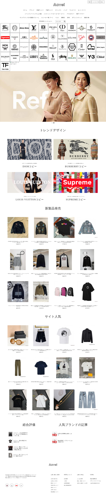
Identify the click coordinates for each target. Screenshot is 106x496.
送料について (53, 487)
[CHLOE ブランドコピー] (100, 57)
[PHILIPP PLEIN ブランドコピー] (72, 47)
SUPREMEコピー (76, 199)
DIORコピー (30, 166)
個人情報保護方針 (67, 485)
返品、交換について (81, 481)
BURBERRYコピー (76, 166)
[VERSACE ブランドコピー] (15, 47)
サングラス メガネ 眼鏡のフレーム (29, 17)
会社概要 (66, 478)
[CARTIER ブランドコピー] (81, 47)
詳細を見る (29, 149)
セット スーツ (82, 10)
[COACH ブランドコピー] (24, 57)
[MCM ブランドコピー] (5, 47)
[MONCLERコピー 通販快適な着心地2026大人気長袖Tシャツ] (10, 448)
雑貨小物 (86, 17)
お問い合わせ (53, 489)
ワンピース (72, 10)
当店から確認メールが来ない (82, 483)
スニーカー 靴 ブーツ (47, 17)
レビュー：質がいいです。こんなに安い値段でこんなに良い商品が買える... (21, 448)
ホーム (25, 10)
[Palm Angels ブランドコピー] (100, 47)
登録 (89, 2)
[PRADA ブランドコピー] (53, 28)
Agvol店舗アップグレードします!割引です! (65, 441)
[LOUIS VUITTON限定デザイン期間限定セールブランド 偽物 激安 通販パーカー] (10, 455)
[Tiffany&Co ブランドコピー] (62, 47)
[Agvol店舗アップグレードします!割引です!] (54, 441)
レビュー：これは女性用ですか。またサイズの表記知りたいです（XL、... (21, 434)
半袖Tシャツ (49, 10)
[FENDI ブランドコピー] (100, 28)
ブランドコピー (32, 476)
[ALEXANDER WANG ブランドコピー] (15, 57)
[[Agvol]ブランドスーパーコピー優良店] (53, 5)
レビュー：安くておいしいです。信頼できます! (21, 455)
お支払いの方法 (54, 481)
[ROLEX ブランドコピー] (72, 57)
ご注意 (65, 481)
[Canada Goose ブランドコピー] (91, 37)
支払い (102, 2)
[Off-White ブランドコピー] (100, 37)
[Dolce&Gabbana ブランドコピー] (81, 28)
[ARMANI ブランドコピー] (81, 57)
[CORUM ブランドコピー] (15, 63)
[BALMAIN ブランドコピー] (5, 57)
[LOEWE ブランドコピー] (43, 28)
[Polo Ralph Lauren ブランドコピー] (53, 57)
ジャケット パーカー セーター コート (54, 13)
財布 (68, 17)
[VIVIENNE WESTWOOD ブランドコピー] (43, 57)
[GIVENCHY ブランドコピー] (72, 28)
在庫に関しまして (54, 485)
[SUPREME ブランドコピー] (5, 37)
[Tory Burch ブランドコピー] (34, 47)
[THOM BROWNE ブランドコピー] (15, 37)
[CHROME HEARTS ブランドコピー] (15, 28)
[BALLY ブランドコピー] (53, 47)
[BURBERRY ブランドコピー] (5, 28)
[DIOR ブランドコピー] (62, 28)
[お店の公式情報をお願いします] (54, 434)
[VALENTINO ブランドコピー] (62, 37)
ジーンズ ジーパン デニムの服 (33, 13)
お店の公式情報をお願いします (65, 434)
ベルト (57, 17)
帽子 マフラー (80, 13)
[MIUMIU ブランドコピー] (24, 28)
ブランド (31, 10)
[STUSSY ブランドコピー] (62, 57)
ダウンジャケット (77, 17)
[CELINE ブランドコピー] (72, 37)
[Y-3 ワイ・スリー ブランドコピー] (91, 57)
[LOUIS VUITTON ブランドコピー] (34, 28)
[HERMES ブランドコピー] (34, 37)
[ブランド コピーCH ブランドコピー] (53, 37)
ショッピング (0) (95, 2)
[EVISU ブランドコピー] (91, 47)
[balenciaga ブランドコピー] (24, 37)
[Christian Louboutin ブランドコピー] (81, 37)
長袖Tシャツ (40, 10)
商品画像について (54, 491)
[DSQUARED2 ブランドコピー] (43, 47)
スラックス (58, 10)
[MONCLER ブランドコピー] (91, 28)
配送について (53, 483)
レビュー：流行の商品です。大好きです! (21, 441)
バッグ (65, 10)
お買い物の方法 (54, 478)
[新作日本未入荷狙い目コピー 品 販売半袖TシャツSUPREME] (10, 441)
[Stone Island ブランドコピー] (43, 37)
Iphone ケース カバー (45, 21)
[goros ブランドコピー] (34, 57)
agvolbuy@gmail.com (95, 483)
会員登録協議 (67, 483)
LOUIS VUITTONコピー (30, 199)
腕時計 (63, 17)
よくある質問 (80, 478)
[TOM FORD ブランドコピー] (5, 66)
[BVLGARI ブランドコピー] (24, 47)
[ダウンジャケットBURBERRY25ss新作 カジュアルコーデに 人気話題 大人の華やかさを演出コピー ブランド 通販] (10, 434)
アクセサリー (70, 13)
